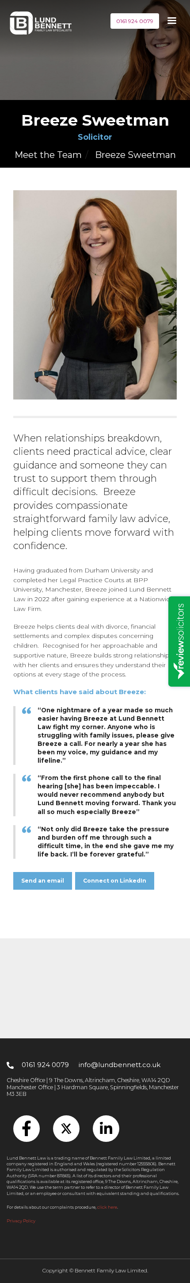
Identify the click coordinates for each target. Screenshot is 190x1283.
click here (107, 1207)
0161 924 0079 (134, 21)
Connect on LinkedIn (114, 880)
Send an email (42, 880)
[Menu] (171, 21)
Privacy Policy (21, 1220)
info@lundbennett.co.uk (119, 1064)
